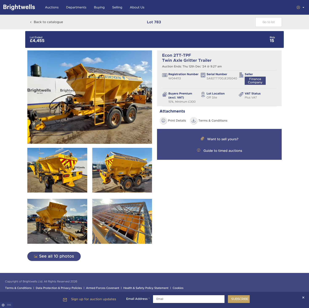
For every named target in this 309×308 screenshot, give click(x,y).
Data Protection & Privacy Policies (59, 288)
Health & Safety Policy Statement (146, 288)
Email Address (138, 299)
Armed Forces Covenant (102, 288)
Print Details (177, 121)
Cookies (178, 288)
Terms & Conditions (212, 121)
